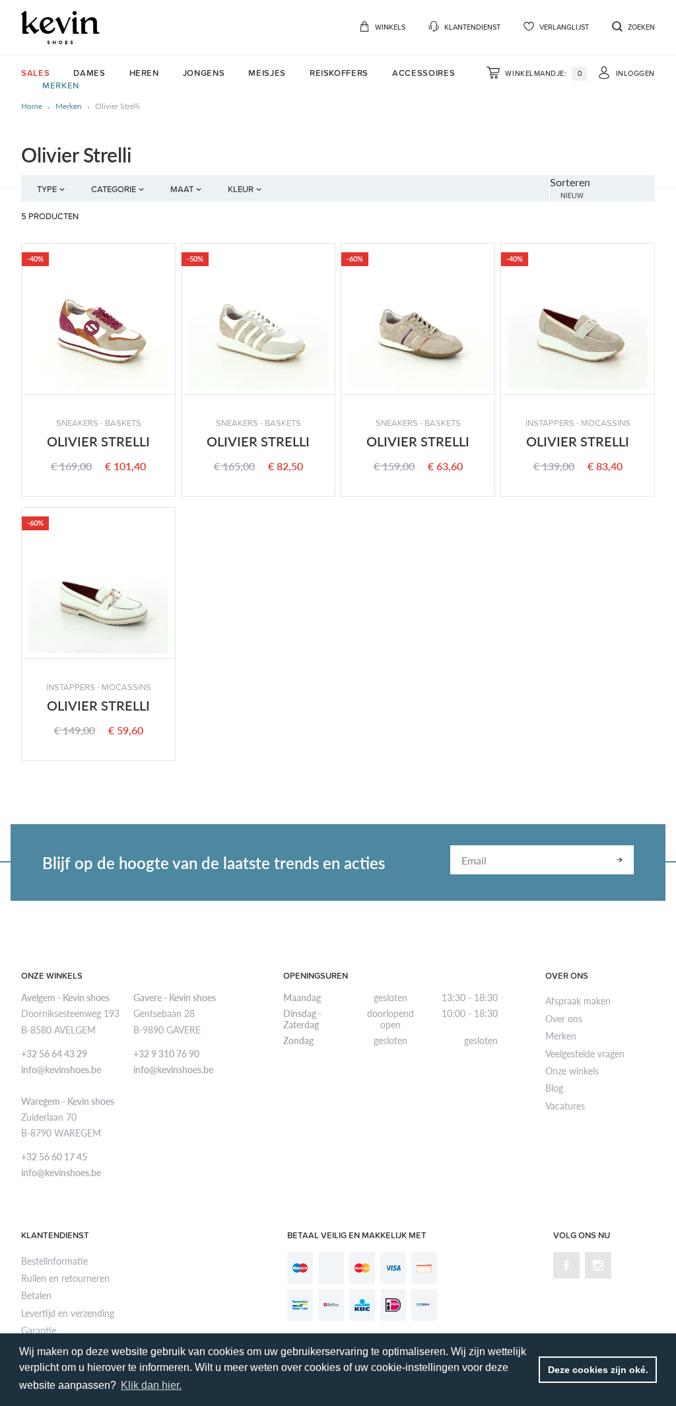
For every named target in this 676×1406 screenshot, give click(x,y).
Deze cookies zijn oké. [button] (598, 1369)
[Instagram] (598, 1265)
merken (68, 106)
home (31, 106)
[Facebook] (566, 1265)
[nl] (60, 27)
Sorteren (570, 182)
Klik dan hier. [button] (151, 1385)
